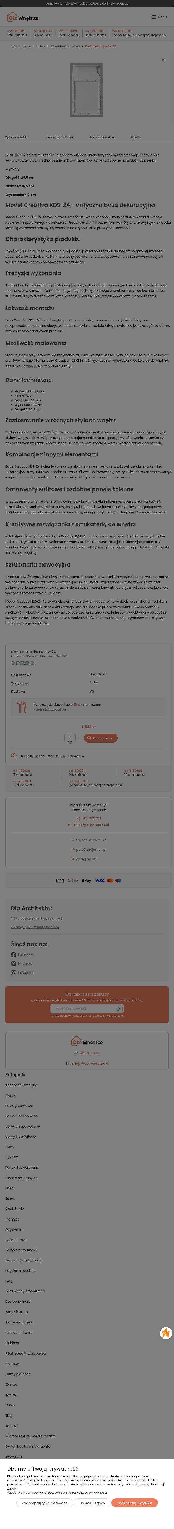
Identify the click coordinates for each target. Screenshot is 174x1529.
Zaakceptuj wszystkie (134, 1503)
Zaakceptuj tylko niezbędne (45, 1503)
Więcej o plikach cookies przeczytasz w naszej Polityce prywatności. (57, 1492)
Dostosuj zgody (92, 1503)
